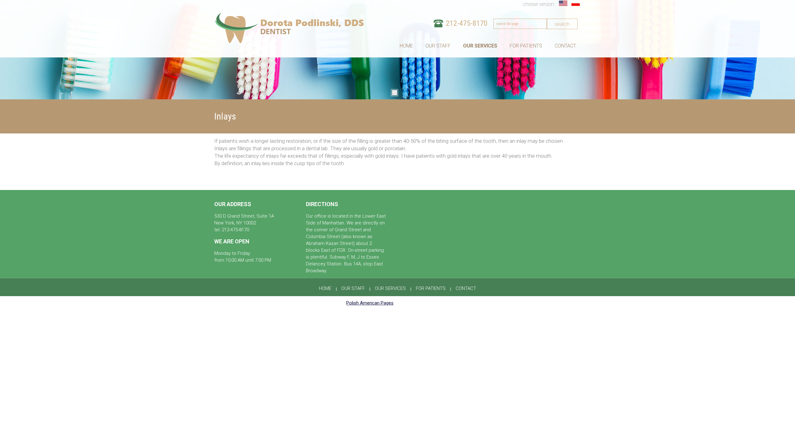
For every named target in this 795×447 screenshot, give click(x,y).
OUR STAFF (438, 45)
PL (576, 3)
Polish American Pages (369, 303)
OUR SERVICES (480, 45)
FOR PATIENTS (526, 45)
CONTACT (565, 45)
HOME (406, 45)
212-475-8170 (467, 23)
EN (563, 3)
